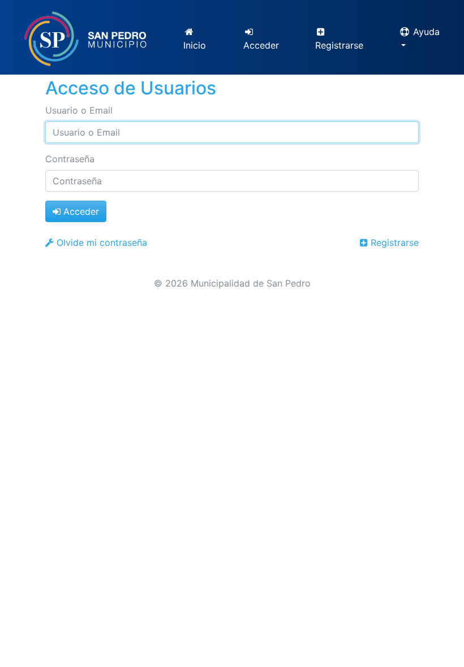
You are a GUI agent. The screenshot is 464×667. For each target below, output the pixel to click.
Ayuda (425, 31)
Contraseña (69, 158)
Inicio (194, 45)
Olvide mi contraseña (100, 242)
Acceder (261, 45)
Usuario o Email (79, 110)
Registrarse (339, 45)
